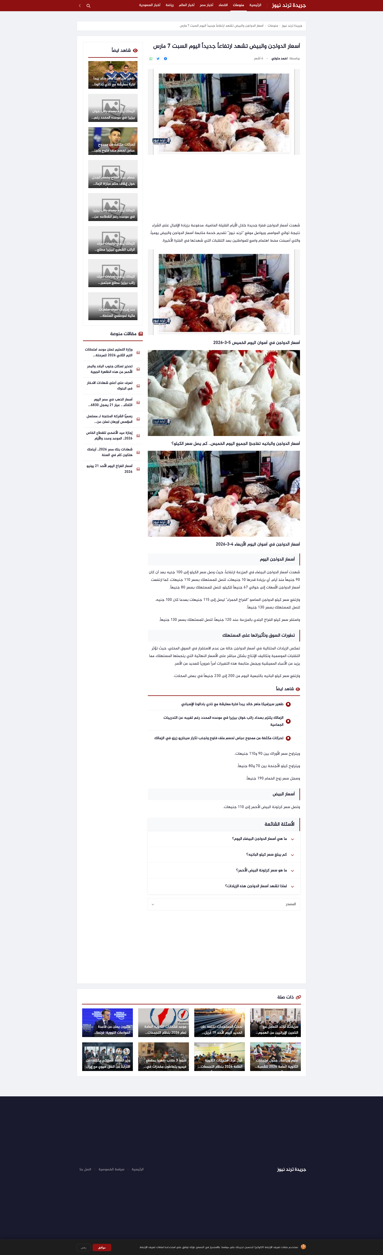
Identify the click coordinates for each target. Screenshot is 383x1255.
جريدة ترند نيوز (289, 5)
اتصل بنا (85, 1169)
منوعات (238, 5)
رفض (83, 1247)
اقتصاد (223, 5)
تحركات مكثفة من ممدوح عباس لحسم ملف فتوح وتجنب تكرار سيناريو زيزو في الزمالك (218, 738)
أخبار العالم (186, 5)
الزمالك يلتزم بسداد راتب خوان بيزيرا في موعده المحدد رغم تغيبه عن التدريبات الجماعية (223, 721)
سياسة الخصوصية (111, 1169)
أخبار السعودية (149, 5)
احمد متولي (279, 58)
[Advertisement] (224, 189)
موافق (102, 1247)
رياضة (170, 5)
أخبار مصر (206, 5)
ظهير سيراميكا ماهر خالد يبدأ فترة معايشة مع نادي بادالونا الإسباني (232, 704)
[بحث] (88, 5)
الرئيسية (255, 5)
